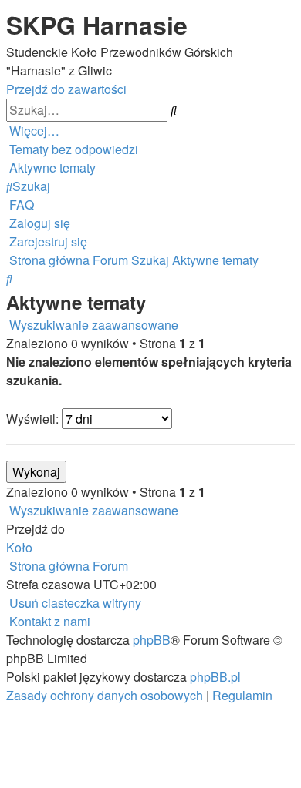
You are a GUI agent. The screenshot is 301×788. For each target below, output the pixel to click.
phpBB (152, 640)
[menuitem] (72, 149)
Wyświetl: (34, 419)
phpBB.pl (215, 677)
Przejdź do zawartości (66, 89)
